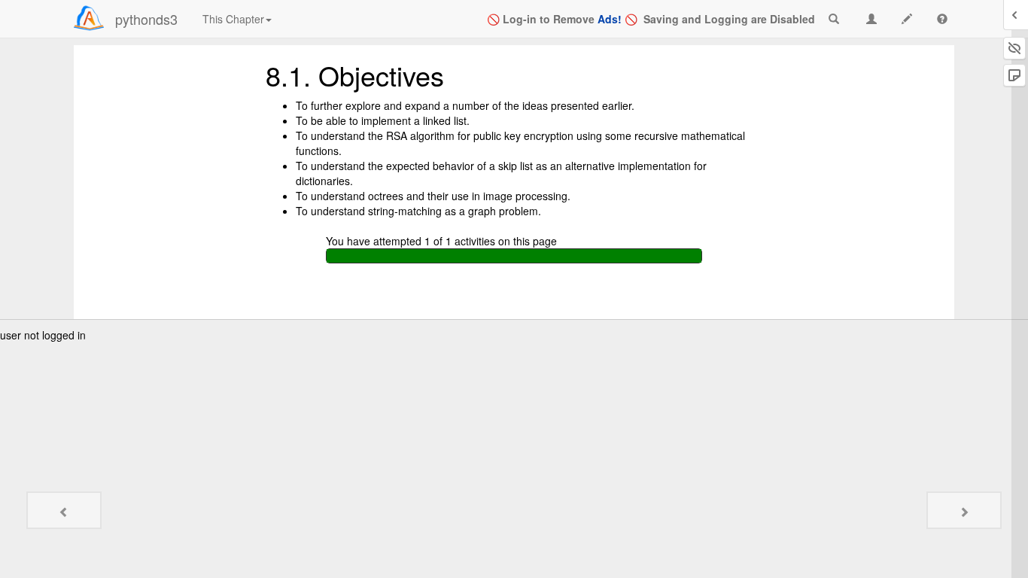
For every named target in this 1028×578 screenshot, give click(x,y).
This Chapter (233, 18)
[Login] (89, 18)
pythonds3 (146, 19)
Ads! (610, 18)
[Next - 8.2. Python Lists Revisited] (964, 510)
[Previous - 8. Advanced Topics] (64, 510)
